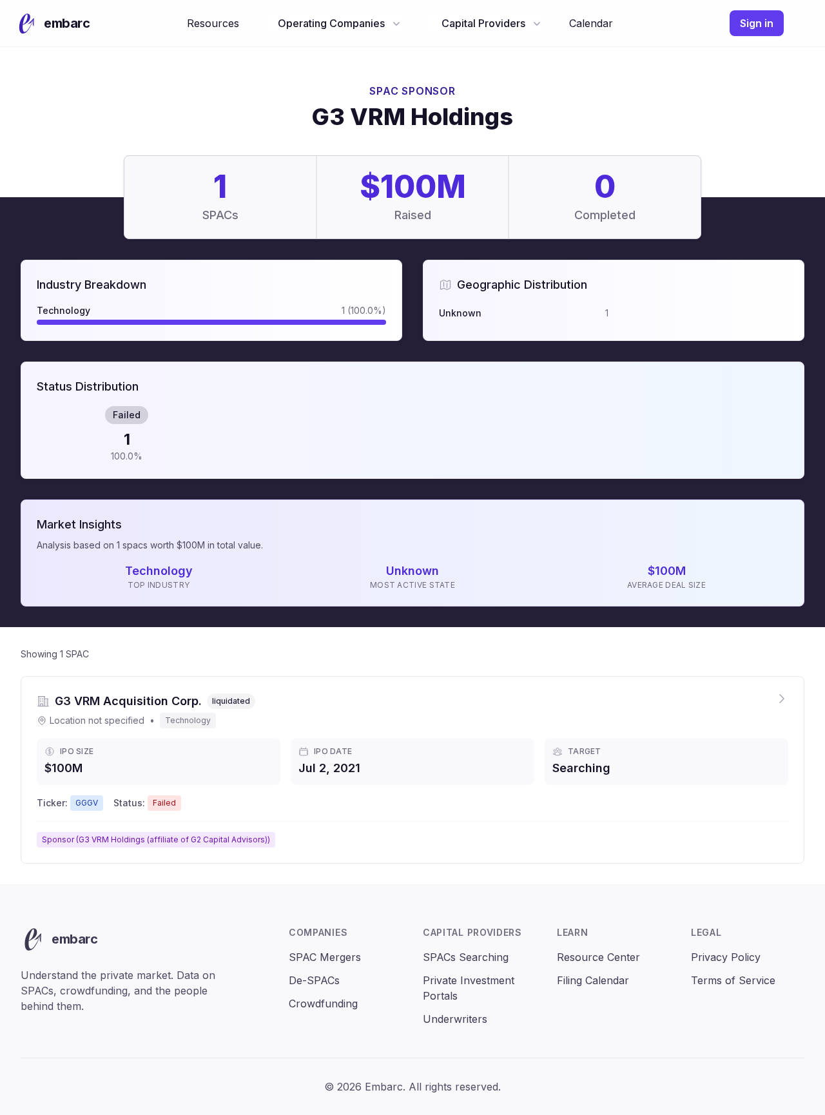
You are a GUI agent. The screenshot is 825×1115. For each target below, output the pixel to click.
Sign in (756, 23)
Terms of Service (733, 980)
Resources (213, 23)
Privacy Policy (726, 957)
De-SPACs (314, 980)
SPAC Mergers (325, 957)
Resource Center (598, 957)
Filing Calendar (593, 980)
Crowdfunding (323, 1003)
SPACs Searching (466, 957)
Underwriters (455, 1019)
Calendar (591, 23)
